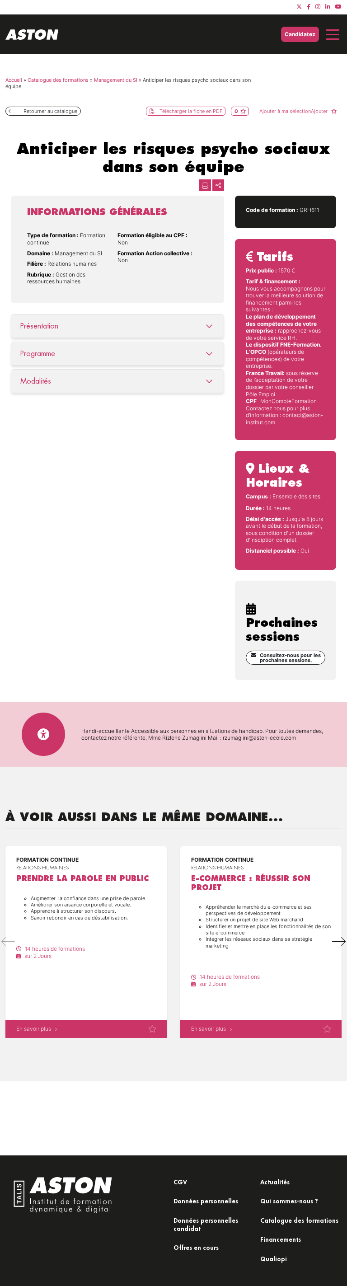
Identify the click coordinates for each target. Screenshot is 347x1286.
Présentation (39, 326)
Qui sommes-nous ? (289, 1201)
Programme (37, 353)
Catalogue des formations (58, 80)
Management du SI (115, 80)
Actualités (275, 1182)
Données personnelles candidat (206, 1224)
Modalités (35, 381)
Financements (280, 1239)
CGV (180, 1182)
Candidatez (300, 34)
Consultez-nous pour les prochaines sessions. (290, 657)
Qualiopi (273, 1258)
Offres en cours (196, 1247)
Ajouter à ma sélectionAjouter (294, 111)
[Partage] (218, 185)
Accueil (13, 80)
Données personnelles (206, 1201)
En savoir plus (33, 1028)
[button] (338, 942)
